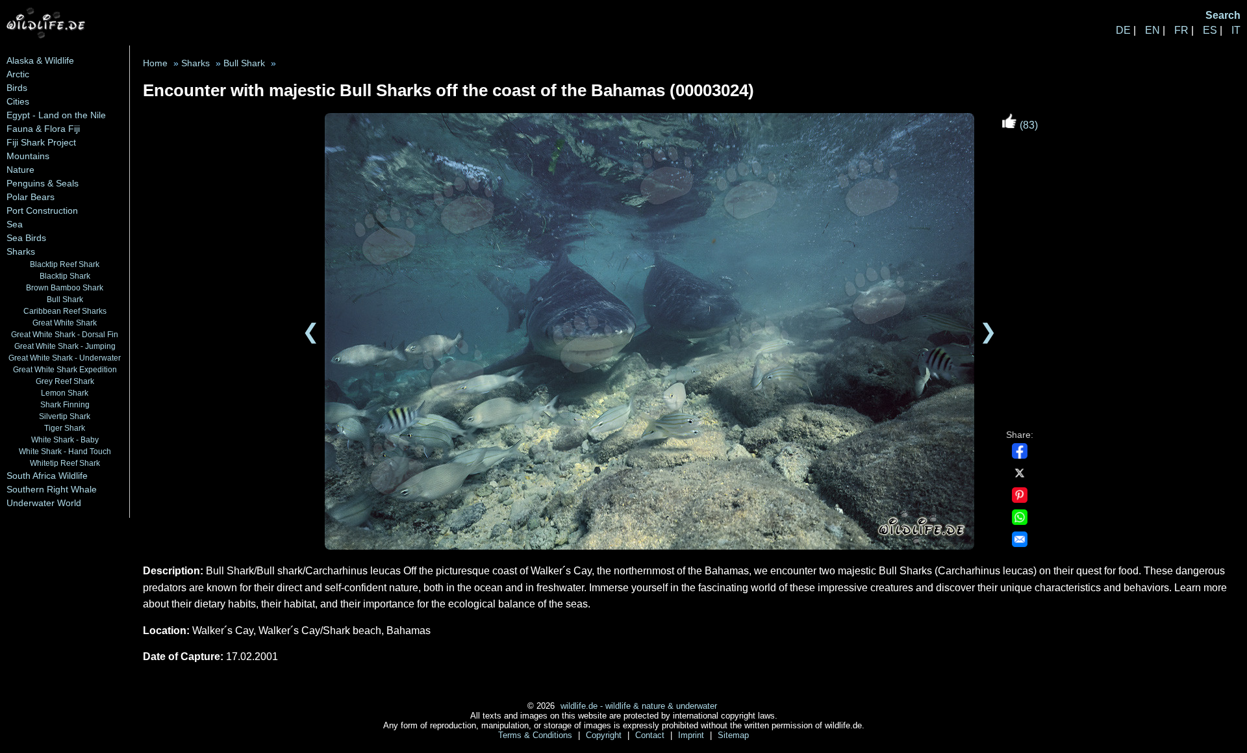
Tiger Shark (64, 428)
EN (1152, 30)
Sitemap (733, 735)
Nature (20, 169)
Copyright (605, 735)
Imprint (692, 735)
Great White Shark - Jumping (65, 346)
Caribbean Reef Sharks (65, 311)
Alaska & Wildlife (40, 60)
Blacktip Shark (65, 276)
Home (155, 63)
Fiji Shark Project (41, 142)
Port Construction (42, 210)
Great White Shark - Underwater (64, 357)
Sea (14, 224)
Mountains (27, 156)
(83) (1027, 125)
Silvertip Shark (64, 416)
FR (1181, 30)
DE (1123, 30)
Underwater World (43, 503)
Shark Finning (65, 404)
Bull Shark (65, 299)
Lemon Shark (64, 393)
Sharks (20, 251)
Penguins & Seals (42, 183)
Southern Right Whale (51, 489)
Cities (17, 101)
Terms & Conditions (536, 735)
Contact (651, 735)
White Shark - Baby (65, 439)
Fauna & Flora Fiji (43, 128)
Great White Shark (64, 322)
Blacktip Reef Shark (64, 264)
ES (1210, 30)
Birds (16, 88)
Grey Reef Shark (65, 381)
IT (1236, 30)
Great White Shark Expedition (65, 369)
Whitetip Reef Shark (65, 463)
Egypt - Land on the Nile (56, 115)
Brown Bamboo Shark (64, 287)
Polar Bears (30, 197)
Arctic (17, 74)
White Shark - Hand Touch (65, 451)
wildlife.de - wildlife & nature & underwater (639, 706)
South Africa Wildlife (47, 475)
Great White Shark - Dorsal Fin (64, 334)
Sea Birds (26, 238)
